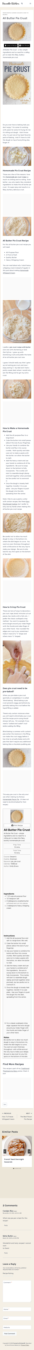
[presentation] (17, 1146)
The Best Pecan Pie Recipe (26, 1116)
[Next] (29, 1151)
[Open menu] (30, 3)
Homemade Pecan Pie (11, 799)
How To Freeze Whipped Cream (8, 1116)
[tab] (13, 1168)
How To (26, 12)
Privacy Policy (25, 1345)
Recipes (5, 14)
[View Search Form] (22, 3)
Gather (14, 12)
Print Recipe (25, 45)
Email (6, 1318)
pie (5, 1104)
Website (7, 1327)
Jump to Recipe (12, 45)
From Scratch (7, 12)
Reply (6, 1225)
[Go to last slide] (4, 1151)
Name (6, 1309)
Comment (8, 1282)
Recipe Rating (8, 1273)
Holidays (20, 12)
